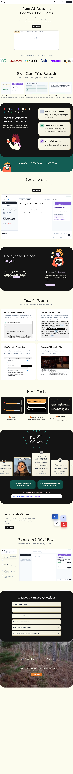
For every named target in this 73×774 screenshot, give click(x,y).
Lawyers (7, 274)
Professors (15, 274)
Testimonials (57, 1)
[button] (9, 551)
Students (16, 277)
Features (50, 1)
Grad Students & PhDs (20, 272)
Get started (36, 26)
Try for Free (36, 674)
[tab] (17, 32)
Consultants (8, 277)
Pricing (63, 1)
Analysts (22, 274)
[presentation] (36, 39)
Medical (23, 277)
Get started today (50, 284)
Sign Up (69, 1)
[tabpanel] (36, 40)
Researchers (8, 272)
